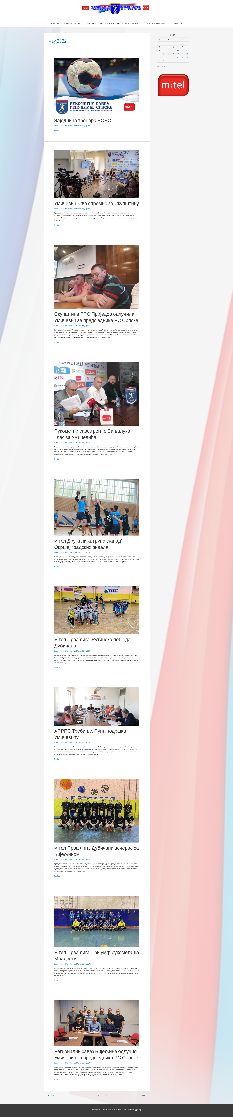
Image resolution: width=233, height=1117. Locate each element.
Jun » (163, 66)
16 (159, 54)
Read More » (58, 130)
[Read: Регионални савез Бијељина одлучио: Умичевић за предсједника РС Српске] (97, 1023)
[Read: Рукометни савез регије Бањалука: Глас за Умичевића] (97, 394)
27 (178, 57)
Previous (50, 1095)
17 (164, 54)
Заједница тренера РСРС (82, 120)
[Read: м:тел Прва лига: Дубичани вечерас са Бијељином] (97, 810)
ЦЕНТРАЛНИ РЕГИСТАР (71, 23)
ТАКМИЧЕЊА (88, 23)
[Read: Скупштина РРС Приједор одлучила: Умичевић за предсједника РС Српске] (97, 277)
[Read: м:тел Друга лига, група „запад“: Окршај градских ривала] (97, 507)
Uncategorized (72, 126)
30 (159, 61)
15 (187, 50)
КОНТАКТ (174, 23)
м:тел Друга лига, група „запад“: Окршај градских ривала (89, 544)
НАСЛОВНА (54, 23)
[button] (182, 23)
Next (144, 1095)
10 (164, 50)
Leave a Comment (60, 126)
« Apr (158, 66)
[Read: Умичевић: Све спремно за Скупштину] (97, 174)
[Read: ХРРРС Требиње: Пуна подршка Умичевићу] (97, 706)
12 (173, 50)
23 (159, 57)
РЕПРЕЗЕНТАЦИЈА (106, 23)
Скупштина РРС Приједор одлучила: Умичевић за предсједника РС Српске (96, 317)
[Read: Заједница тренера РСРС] (97, 86)
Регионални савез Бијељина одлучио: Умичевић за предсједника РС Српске (96, 1054)
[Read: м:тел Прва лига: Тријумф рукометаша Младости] (97, 921)
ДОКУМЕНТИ (122, 23)
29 (187, 57)
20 (178, 54)
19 (173, 54)
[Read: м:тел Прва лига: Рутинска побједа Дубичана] (97, 610)
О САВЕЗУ (136, 23)
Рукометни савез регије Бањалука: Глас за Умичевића (92, 434)
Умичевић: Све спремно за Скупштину (96, 203)
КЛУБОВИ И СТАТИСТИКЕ (155, 23)
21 (182, 54)
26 (173, 57)
